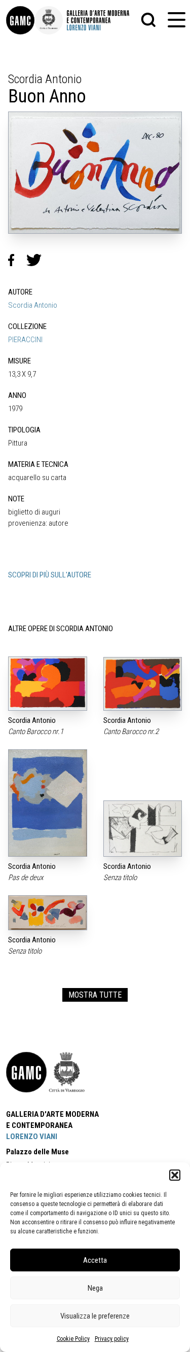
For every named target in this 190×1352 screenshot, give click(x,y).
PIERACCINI (25, 339)
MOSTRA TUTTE (95, 995)
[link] (20, 20)
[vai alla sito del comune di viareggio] (67, 1072)
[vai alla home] (26, 1072)
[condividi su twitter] (38, 260)
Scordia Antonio (32, 305)
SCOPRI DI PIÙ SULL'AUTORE (49, 574)
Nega (95, 1288)
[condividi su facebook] (17, 260)
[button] (175, 1175)
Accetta (95, 1260)
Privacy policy (112, 1338)
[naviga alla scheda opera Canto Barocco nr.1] (48, 683)
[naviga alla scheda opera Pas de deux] (48, 803)
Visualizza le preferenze (95, 1316)
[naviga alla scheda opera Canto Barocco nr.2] (143, 683)
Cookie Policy (73, 1338)
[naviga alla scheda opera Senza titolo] (143, 828)
